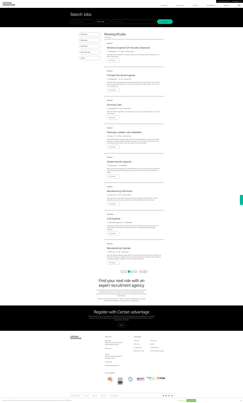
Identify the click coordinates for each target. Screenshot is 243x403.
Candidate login (235, 1)
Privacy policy (86, 395)
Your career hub (180, 5)
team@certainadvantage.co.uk (112, 365)
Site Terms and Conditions (75, 395)
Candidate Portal (154, 347)
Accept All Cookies (191, 400)
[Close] (241, 400)
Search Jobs (164, 5)
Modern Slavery (103, 395)
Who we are (137, 344)
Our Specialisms (211, 5)
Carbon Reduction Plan (114, 395)
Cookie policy (94, 395)
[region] (121, 400)
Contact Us (226, 5)
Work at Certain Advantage (157, 351)
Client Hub (195, 5)
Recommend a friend (222, 1)
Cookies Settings (181, 400)
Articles (152, 344)
